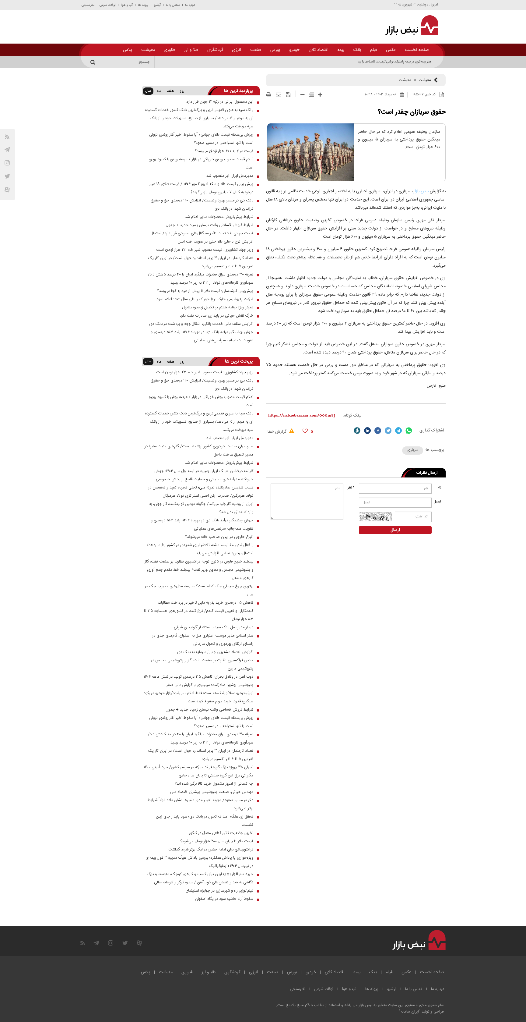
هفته (170, 91)
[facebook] (377, 430)
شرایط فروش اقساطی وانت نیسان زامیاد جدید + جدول (209, 225)
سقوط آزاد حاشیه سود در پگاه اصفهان (224, 899)
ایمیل (438, 502)
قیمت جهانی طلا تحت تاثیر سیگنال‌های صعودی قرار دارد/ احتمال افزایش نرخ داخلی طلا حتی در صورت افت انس (202, 237)
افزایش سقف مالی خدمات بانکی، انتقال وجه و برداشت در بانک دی (201, 324)
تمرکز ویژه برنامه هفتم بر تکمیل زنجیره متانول (217, 307)
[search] (93, 62)
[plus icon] (320, 94)
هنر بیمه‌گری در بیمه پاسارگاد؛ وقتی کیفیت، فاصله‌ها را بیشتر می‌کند (388, 62)
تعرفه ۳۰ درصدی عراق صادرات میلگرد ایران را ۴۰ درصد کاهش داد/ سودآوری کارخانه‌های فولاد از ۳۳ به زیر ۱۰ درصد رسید (200, 278)
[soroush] (357, 430)
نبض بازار (421, 191)
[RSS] (7, 136)
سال (148, 91)
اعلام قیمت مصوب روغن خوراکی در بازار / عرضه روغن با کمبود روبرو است (201, 163)
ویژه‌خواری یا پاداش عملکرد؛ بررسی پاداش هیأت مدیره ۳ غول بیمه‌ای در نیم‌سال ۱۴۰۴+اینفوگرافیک (199, 861)
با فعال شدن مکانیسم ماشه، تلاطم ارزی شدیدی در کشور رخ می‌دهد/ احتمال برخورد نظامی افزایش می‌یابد (200, 549)
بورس (275, 50)
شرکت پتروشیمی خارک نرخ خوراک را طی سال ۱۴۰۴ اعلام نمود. (204, 299)
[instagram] (7, 163)
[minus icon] (302, 94)
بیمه (340, 50)
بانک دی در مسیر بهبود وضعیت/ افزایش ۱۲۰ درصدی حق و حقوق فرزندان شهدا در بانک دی (202, 204)
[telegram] (7, 149)
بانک (357, 50)
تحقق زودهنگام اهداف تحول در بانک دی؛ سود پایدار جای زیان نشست (204, 820)
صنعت (255, 50)
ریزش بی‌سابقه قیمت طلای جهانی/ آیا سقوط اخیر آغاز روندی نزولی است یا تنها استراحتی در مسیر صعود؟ (201, 138)
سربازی (413, 450)
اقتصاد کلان (318, 50)
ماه (159, 91)
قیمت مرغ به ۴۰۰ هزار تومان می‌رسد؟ (224, 151)
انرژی (236, 50)
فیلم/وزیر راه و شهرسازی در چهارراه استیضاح (219, 890)
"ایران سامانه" (409, 1012)
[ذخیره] (288, 95)
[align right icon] (311, 94)
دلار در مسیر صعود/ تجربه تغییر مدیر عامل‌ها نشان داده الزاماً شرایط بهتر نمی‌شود (200, 804)
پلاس (127, 50)
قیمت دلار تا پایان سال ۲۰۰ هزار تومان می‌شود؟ (217, 841)
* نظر (351, 488)
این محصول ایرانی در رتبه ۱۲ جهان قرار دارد (219, 101)
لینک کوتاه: (352, 415)
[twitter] (388, 430)
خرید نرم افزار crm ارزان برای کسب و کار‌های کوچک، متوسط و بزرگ (200, 874)
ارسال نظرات (426, 473)
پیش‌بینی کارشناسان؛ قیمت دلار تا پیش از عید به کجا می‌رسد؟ (205, 291)
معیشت (148, 50)
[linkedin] (367, 430)
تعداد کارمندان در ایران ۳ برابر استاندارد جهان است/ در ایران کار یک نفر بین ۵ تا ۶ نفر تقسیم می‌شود (200, 262)
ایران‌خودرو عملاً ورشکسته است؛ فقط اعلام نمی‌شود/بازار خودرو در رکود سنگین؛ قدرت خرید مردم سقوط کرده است (198, 697)
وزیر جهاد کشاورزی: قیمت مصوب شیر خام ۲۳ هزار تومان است (204, 250)
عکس (391, 50)
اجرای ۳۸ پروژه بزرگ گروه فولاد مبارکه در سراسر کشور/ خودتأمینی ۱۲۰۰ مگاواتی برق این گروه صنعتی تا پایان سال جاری (198, 771)
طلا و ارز (191, 50)
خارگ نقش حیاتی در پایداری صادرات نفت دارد (216, 315)
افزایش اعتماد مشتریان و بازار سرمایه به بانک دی (215, 652)
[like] (305, 430)
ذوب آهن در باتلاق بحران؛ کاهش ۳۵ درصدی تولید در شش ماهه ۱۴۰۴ (198, 676)
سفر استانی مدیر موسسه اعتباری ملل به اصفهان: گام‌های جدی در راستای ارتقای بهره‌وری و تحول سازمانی (202, 639)
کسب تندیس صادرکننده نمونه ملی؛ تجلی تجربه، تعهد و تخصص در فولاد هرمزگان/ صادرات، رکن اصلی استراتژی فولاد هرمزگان (200, 491)
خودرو (294, 50)
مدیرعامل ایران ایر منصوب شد (229, 175)
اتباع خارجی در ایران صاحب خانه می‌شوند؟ (219, 537)
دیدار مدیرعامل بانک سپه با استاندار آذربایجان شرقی (213, 627)
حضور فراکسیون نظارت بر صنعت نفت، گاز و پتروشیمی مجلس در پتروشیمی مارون (202, 664)
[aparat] (7, 190)
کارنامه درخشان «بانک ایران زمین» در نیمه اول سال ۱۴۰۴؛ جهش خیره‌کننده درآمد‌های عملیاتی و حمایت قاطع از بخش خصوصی (203, 475)
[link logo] (408, 25)
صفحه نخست (417, 50)
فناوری (169, 50)
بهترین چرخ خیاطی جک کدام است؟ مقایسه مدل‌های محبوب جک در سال (199, 590)
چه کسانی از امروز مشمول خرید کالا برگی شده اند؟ (214, 783)
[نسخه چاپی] (268, 95)
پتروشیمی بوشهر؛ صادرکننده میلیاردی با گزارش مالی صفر (210, 685)
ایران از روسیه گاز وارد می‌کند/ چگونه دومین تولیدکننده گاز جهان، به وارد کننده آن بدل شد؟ (201, 508)
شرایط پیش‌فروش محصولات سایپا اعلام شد (219, 217)
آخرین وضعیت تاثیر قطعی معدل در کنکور (221, 833)
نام (439, 488)
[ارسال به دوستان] (278, 95)
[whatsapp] (408, 430)
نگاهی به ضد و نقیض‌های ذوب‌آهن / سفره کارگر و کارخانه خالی (203, 882)
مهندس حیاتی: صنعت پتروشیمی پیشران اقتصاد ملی (211, 792)
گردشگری (215, 50)
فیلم (373, 50)
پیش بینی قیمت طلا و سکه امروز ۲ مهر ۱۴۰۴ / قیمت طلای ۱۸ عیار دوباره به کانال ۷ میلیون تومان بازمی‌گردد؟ (201, 188)
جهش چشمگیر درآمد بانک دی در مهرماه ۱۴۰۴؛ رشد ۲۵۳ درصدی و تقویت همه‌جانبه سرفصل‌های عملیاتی (202, 336)
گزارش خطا (278, 431)
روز (182, 91)
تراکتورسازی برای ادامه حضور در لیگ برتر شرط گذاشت (210, 849)
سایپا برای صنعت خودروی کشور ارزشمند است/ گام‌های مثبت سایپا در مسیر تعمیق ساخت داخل (199, 450)
